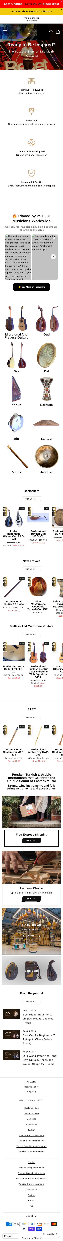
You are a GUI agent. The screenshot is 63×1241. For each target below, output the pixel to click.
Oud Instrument (31, 1113)
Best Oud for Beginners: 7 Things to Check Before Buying (39, 1039)
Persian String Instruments (31, 1168)
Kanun (31, 1200)
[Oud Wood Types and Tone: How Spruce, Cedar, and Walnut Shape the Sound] (11, 1055)
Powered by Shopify (31, 1238)
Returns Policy (31, 1087)
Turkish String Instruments (31, 1135)
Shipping (31, 1092)
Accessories (31, 1124)
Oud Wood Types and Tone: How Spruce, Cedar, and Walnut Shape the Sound (40, 1060)
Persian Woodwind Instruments (31, 1178)
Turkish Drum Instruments (31, 1152)
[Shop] (31, 931)
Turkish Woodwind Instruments (31, 1146)
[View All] (31, 822)
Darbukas (31, 1119)
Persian (31, 1162)
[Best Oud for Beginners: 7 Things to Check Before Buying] (11, 1034)
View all (31, 499)
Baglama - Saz (31, 1108)
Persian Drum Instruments (31, 1184)
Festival (31, 1195)
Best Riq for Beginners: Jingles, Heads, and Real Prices (38, 1018)
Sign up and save (31, 1100)
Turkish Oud (31, 1189)
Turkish (31, 1130)
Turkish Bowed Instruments (31, 1141)
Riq (31, 1206)
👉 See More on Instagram (31, 287)
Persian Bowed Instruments (31, 1173)
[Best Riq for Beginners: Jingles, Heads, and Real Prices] (11, 1014)
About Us (31, 1082)
